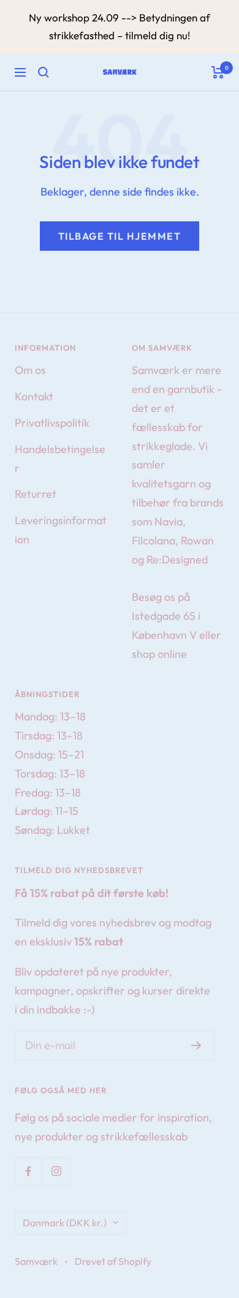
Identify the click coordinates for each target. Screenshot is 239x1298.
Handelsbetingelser (60, 458)
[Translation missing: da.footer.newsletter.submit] (196, 1045)
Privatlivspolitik (52, 423)
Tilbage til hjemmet (119, 236)
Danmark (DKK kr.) (65, 1222)
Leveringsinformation (61, 529)
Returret (35, 494)
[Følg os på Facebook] (28, 1171)
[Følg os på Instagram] (56, 1171)
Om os (30, 370)
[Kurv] (217, 72)
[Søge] (43, 72)
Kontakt (34, 396)
